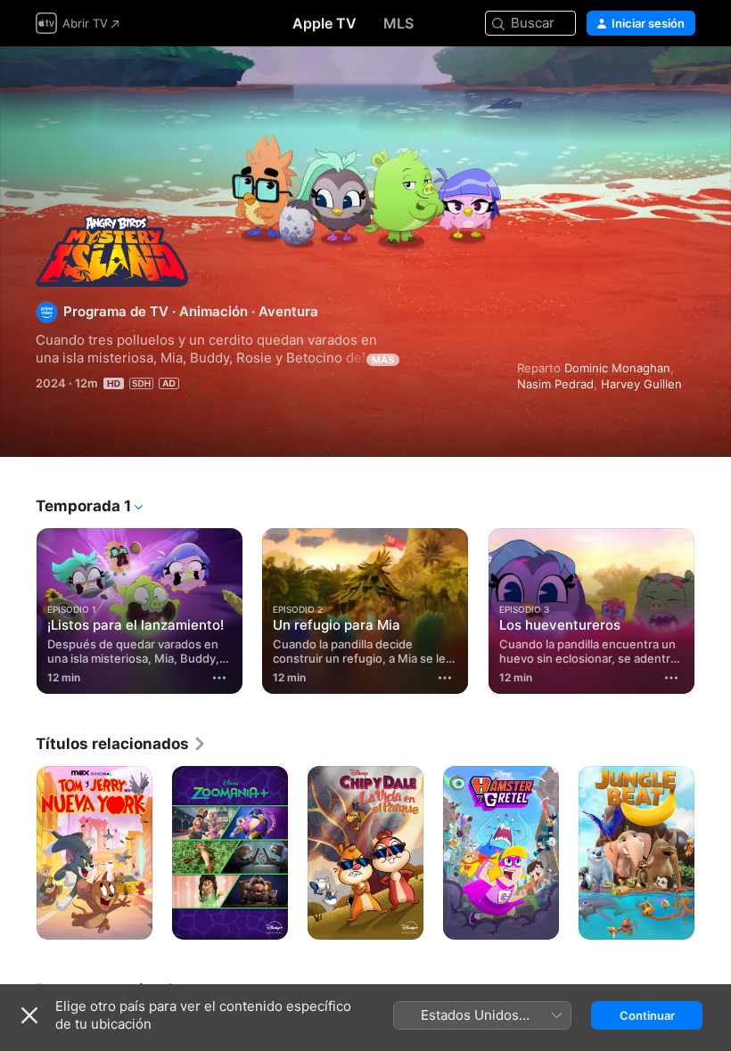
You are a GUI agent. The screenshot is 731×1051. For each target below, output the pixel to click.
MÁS (383, 360)
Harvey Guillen (641, 384)
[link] (121, 744)
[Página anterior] (17, 607)
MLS (398, 23)
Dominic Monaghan (617, 368)
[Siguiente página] (713, 607)
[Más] (219, 677)
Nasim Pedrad (555, 384)
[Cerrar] (29, 1015)
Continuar (647, 1015)
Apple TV (324, 23)
